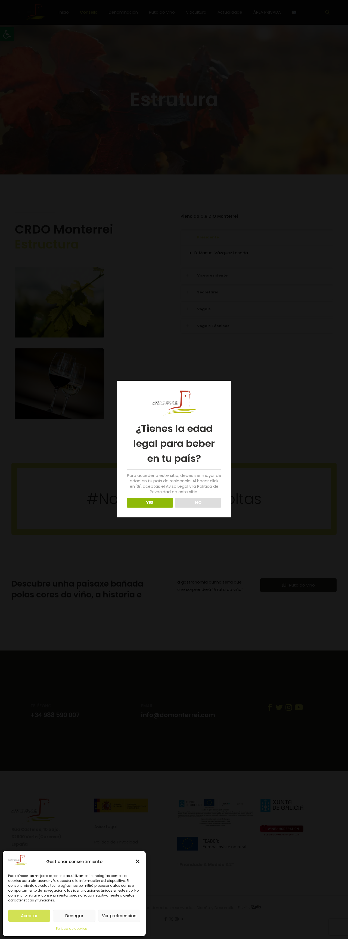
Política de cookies (71, 928)
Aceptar (29, 916)
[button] (137, 861)
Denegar (74, 916)
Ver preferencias (119, 916)
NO (198, 502)
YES (150, 502)
